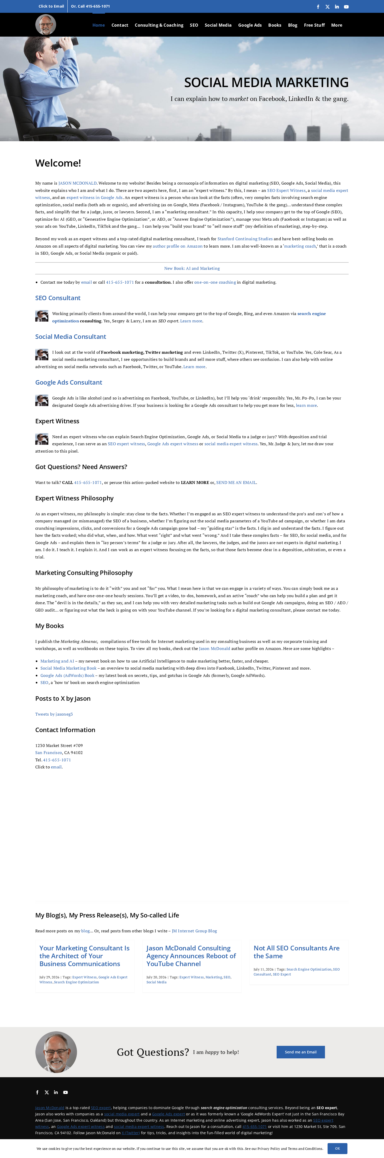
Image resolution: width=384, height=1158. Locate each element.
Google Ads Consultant (68, 382)
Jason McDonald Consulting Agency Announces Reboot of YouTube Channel (191, 955)
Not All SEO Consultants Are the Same (297, 951)
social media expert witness (231, 444)
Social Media (157, 982)
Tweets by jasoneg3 (54, 714)
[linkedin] (56, 1092)
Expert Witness (84, 977)
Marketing (214, 977)
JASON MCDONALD (78, 183)
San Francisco (48, 752)
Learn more (191, 321)
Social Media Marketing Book (68, 668)
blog (85, 931)
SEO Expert (282, 974)
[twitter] (47, 1092)
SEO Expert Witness (286, 190)
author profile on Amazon (178, 246)
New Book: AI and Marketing (192, 268)
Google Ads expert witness (172, 444)
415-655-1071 (120, 282)
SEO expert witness (126, 444)
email (86, 282)
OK (337, 1148)
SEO (44, 682)
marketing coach (300, 246)
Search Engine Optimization (76, 982)
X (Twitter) (131, 1132)
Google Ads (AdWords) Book (67, 675)
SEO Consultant (58, 297)
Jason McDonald (214, 648)
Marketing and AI (57, 661)
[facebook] (37, 1092)
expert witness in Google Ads (95, 197)
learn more (306, 405)
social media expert (122, 1113)
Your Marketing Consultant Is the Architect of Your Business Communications (84, 955)
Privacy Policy (269, 1148)
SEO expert (101, 1107)
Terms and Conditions (305, 1148)
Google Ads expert (168, 1113)
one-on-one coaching (215, 282)
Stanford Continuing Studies (245, 239)
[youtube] (65, 1092)
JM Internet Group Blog (194, 931)
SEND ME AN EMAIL (236, 482)
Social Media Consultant (70, 336)
